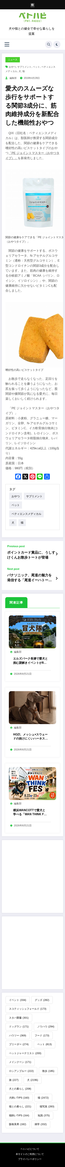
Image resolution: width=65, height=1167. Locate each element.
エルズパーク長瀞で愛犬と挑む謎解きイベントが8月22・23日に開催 (30, 661)
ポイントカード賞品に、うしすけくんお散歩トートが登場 (31, 554)
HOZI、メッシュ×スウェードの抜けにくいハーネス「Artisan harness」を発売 (30, 737)
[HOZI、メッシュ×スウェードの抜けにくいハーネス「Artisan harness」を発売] (32, 707)
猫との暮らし (20, 1106)
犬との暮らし (20, 1088)
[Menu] (7, 44)
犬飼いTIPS (19, 1097)
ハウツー (17, 1035)
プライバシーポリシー (30, 1159)
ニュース (12, 59)
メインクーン (20, 1062)
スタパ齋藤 (19, 1017)
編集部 (13, 78)
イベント (17, 1000)
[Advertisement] (32, 876)
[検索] (48, 44)
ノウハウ (45, 1026)
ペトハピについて (29, 1149)
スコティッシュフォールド (27, 1008)
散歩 (48, 1070)
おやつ (12, 66)
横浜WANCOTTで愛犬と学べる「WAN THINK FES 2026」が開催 (30, 812)
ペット (36, 66)
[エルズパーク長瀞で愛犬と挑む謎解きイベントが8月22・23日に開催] (32, 631)
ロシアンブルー (21, 1070)
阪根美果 (17, 1124)
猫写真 (47, 1106)
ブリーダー (19, 1044)
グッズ (42, 1000)
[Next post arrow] (57, 578)
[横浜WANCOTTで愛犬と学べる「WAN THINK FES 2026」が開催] (32, 783)
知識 (44, 1115)
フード (42, 1035)
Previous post (16, 546)
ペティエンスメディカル (26, 513)
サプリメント (24, 66)
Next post (13, 568)
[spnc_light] (56, 44)
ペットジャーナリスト (25, 1053)
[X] (25, 477)
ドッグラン (19, 1026)
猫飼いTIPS (19, 1115)
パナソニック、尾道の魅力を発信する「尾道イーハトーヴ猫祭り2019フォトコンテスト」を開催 (29, 578)
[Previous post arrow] (57, 554)
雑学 (41, 1124)
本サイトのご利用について (30, 1154)
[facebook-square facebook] (33, 5)
